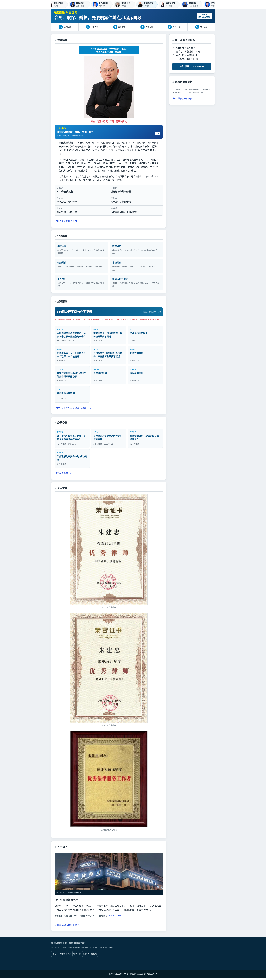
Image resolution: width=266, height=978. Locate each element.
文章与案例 (77, 954)
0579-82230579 (115, 916)
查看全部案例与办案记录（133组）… (73, 408)
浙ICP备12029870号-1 (118, 974)
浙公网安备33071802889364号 (143, 974)
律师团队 (55, 954)
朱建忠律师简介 (65, 954)
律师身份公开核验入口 (66, 221)
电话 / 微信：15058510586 (192, 66)
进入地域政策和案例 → (183, 98)
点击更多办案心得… (65, 473)
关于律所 (94, 954)
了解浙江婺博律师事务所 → (68, 925)
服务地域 (86, 954)
